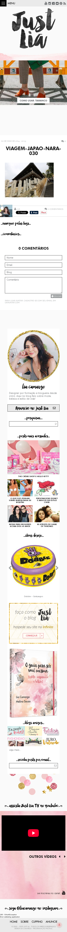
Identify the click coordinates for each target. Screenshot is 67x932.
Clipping (37, 921)
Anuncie (51, 921)
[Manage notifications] (59, 924)
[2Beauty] (33, 731)
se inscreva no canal (48, 893)
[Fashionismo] (16, 741)
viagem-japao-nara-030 (33, 151)
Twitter (57, 3)
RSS (64, 3)
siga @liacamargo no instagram (33, 908)
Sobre (24, 921)
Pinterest (61, 3)
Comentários (55, 209)
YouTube (46, 3)
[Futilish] (51, 731)
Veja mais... (15, 750)
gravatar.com (12, 302)
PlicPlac (49, 928)
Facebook (53, 3)
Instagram (49, 3)
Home (13, 921)
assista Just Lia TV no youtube (33, 806)
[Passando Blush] (16, 731)
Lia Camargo (26, 928)
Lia (18, 209)
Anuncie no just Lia (32, 408)
